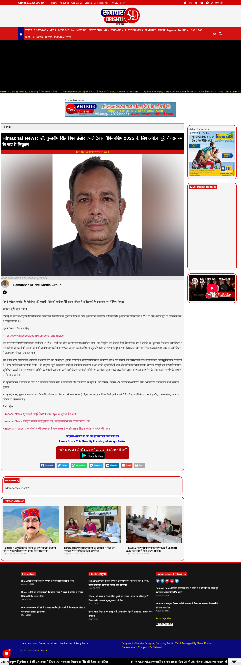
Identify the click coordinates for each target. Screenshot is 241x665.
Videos (88, 2)
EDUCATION (116, 30)
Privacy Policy (117, 2)
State (28, 30)
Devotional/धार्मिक (99, 30)
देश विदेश (48, 37)
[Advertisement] (120, 65)
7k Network (156, 647)
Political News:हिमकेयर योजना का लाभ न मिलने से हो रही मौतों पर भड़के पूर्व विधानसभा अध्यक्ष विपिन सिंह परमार (29, 549)
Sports (29, 37)
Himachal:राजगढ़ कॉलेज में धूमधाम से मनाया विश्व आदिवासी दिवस (47, 581)
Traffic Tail (173, 643)
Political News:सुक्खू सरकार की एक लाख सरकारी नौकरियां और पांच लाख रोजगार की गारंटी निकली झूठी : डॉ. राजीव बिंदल (173, 91)
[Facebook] (185, 2)
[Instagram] (190, 2)
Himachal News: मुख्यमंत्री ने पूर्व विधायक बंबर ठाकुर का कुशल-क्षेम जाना (40, 414)
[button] (220, 33)
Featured (150, 30)
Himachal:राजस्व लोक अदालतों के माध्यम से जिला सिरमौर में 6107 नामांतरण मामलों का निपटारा (80, 91)
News (39, 37)
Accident (63, 30)
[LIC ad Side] (212, 175)
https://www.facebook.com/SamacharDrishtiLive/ (34, 335)
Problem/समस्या (62, 37)
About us (64, 2)
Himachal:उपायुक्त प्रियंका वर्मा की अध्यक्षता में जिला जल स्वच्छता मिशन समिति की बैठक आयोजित (89, 549)
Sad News (196, 30)
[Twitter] (196, 2)
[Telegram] (207, 2)
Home (54, 2)
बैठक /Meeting (79, 30)
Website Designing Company (151, 643)
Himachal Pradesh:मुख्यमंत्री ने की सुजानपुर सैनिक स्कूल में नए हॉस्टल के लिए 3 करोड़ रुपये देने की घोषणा (56, 428)
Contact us (76, 2)
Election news (134, 30)
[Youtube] (202, 2)
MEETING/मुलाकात (167, 30)
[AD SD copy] (120, 115)
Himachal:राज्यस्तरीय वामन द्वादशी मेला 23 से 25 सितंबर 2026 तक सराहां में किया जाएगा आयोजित (151, 549)
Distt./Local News (45, 30)
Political (183, 30)
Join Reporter (101, 2)
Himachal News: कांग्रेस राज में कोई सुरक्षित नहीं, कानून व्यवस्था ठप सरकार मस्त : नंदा (46, 421)
